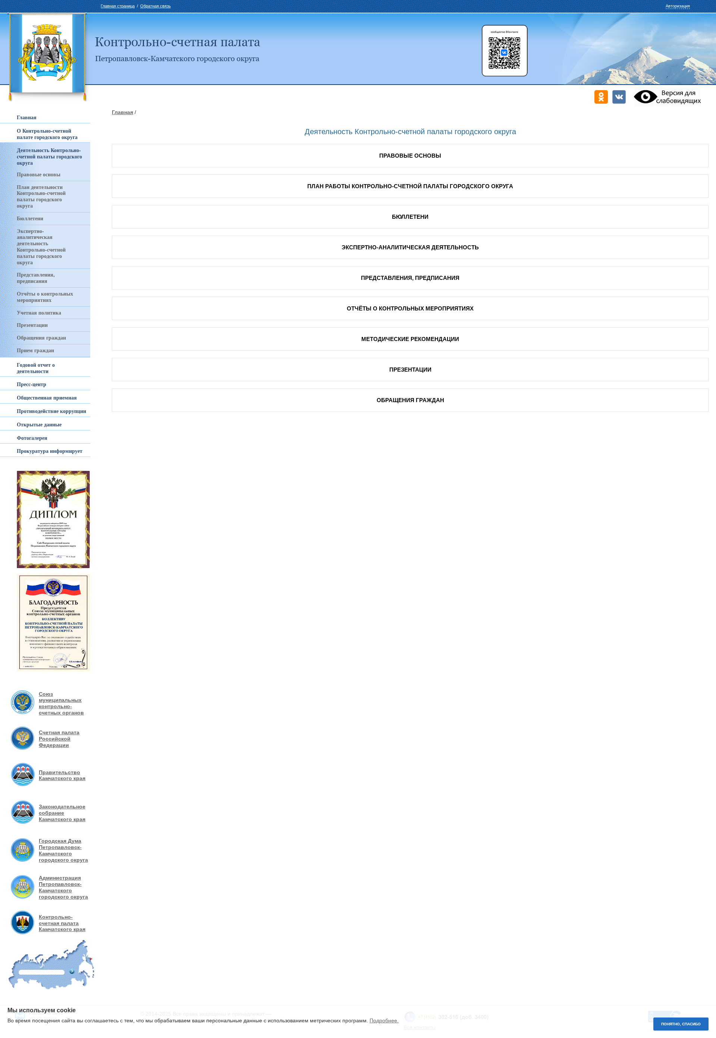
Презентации (32, 325)
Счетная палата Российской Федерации (59, 738)
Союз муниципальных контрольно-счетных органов (61, 703)
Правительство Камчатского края (62, 775)
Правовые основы (38, 174)
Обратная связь (155, 6)
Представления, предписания (36, 278)
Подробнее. (384, 1020)
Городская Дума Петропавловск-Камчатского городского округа (63, 850)
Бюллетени (30, 218)
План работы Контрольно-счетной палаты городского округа (410, 186)
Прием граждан (35, 350)
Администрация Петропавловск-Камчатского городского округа (63, 887)
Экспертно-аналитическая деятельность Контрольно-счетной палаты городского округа (41, 246)
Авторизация (678, 6)
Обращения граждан (41, 337)
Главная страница (118, 6)
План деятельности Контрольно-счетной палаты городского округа (41, 196)
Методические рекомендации (410, 339)
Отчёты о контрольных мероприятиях (45, 297)
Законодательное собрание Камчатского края (62, 813)
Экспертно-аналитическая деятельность (410, 247)
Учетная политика (39, 312)
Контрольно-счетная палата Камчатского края (62, 923)
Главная (122, 112)
